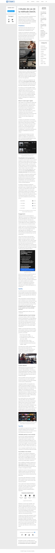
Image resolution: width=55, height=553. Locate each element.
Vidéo (45, 63)
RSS (46, 1)
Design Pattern (43, 54)
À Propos (32, 1)
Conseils (42, 51)
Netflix (20, 289)
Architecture (43, 46)
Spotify (20, 426)
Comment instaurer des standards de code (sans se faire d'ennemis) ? (43, 33)
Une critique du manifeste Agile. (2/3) (43, 19)
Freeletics (21, 26)
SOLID (42, 63)
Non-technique (43, 58)
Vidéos (42, 1)
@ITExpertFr (11, 11)
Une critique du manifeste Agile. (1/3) (43, 26)
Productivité (43, 61)
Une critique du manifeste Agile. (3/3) (43, 13)
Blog (28, 1)
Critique (42, 53)
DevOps (42, 56)
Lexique (37, 1)
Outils (42, 60)
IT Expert (25, 551)
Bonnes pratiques (44, 47)
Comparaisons (43, 49)
